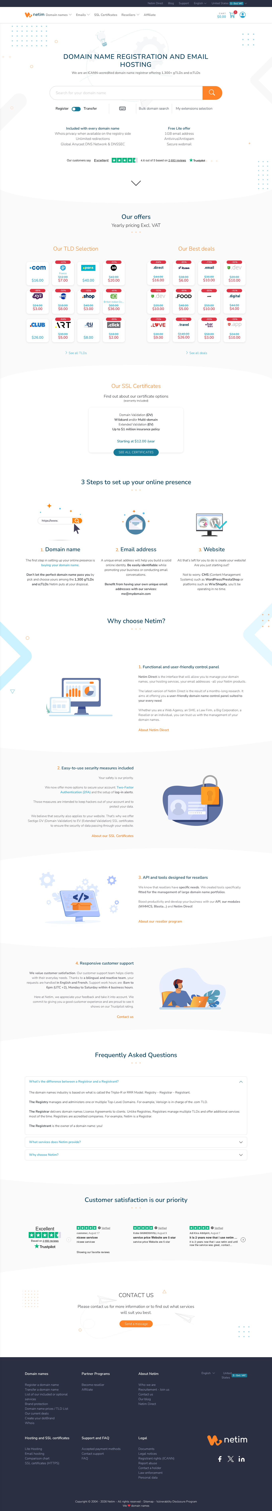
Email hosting (34, 1453)
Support (184, 3)
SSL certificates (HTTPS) (42, 1463)
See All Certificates (136, 452)
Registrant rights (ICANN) (156, 1458)
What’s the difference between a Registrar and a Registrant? (73, 1081)
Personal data (148, 1477)
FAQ (85, 1458)
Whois (29, 1423)
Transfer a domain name (42, 1389)
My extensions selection (194, 108)
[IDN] (122, 108)
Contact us (125, 1016)
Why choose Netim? (43, 1155)
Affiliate (150, 15)
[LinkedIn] (241, 1458)
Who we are (147, 1385)
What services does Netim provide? (55, 1142)
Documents (146, 1449)
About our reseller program (160, 921)
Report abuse (147, 1463)
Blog (171, 3)
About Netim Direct (153, 730)
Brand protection (36, 1404)
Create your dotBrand (40, 1418)
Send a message (136, 1324)
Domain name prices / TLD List (46, 1409)
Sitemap (148, 1501)
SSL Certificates (105, 15)
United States (227, 3)
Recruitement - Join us (153, 1389)
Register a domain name (42, 1385)
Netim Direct (155, 3)
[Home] (34, 15)
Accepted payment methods (101, 1449)
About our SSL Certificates (113, 835)
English (198, 3)
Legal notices (147, 1453)
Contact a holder (149, 1468)
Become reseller (93, 1385)
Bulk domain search (154, 108)
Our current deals (37, 1413)
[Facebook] (219, 1458)
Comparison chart (37, 1458)
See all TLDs (77, 353)
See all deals (198, 353)
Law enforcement (150, 1473)
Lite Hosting (33, 1449)
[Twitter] (230, 1458)
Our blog (144, 1399)
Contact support (93, 1453)
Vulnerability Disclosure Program (176, 1501)
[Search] (212, 93)
